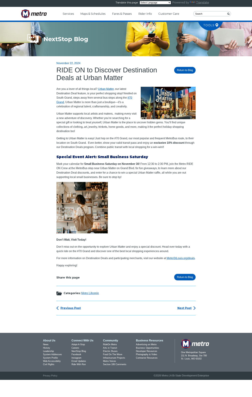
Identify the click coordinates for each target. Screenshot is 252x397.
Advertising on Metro (146, 344)
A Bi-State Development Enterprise (189, 375)
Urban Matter (106, 88)
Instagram (76, 358)
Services (68, 13)
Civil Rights (48, 364)
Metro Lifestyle (90, 293)
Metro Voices (109, 361)
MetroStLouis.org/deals (181, 258)
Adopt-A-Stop (78, 344)
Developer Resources (146, 351)
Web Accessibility (52, 361)
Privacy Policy (50, 375)
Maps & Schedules (92, 13)
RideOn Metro (110, 344)
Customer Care (168, 13)
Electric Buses (110, 351)
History (46, 348)
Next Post (184, 308)
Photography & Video (146, 354)
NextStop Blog (78, 351)
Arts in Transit (110, 348)
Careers (75, 348)
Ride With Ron (78, 364)
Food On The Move (112, 354)
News (46, 344)
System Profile (50, 358)
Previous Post (71, 308)
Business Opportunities (147, 348)
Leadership (48, 351)
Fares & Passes (122, 13)
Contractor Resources (147, 358)
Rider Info (145, 13)
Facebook (76, 354)
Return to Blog (185, 70)
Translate (202, 2)
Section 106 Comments (114, 364)
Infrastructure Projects (114, 358)
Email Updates (78, 361)
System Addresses (52, 354)
